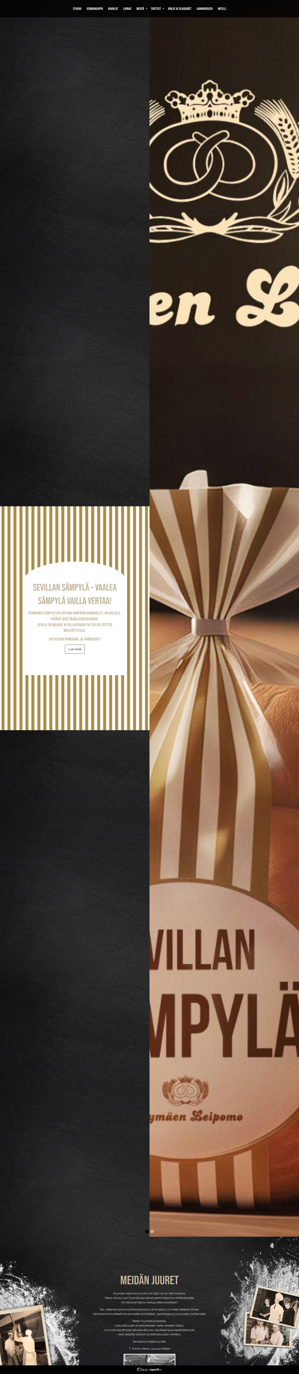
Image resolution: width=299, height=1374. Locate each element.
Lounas (127, 9)
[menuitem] (77, 8)
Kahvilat (113, 9)
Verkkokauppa (95, 9)
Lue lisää (74, 649)
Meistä (140, 9)
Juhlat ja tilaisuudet (179, 9)
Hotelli (222, 9)
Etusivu (77, 9)
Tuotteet (156, 9)
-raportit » (155, 1369)
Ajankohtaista (205, 9)
